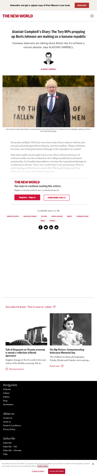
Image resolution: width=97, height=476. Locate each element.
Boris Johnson (57, 216)
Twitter (46, 227)
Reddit (56, 227)
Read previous (16, 369)
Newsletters (8, 404)
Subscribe (81, 5)
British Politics (13, 216)
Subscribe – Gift (10, 446)
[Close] (93, 464)
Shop (5, 400)
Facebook (41, 227)
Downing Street (83, 216)
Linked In (51, 227)
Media (43, 221)
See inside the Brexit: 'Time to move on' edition (29, 307)
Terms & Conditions (12, 425)
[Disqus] (48, 265)
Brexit (69, 216)
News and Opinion (30, 216)
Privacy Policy (9, 429)
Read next (55, 366)
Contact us (7, 418)
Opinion (52, 221)
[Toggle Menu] (91, 16)
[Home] (18, 15)
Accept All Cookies (57, 471)
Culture (6, 393)
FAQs (5, 454)
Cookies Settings (38, 471)
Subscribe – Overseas (12, 450)
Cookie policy (43, 466)
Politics (44, 216)
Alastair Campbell (48, 69)
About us (7, 421)
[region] (48, 468)
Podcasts (7, 389)
